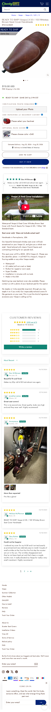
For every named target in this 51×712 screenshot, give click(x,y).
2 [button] (24, 571)
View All (5, 634)
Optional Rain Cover (14, 128)
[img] (9, 369)
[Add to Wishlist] (3, 30)
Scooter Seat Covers (9, 626)
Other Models (7, 596)
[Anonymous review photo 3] (13, 487)
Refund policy (7, 641)
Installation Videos (8, 630)
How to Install (7, 604)
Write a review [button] (25, 347)
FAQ (3, 611)
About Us (5, 623)
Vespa (20, 15)
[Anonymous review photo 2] (7, 487)
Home (14, 15)
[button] (41, 25)
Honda (4, 585)
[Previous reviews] (4, 183)
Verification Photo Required (18, 104)
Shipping (9, 89)
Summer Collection (9, 592)
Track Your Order (8, 615)
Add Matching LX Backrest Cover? (21, 115)
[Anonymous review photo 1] (25, 455)
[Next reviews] (47, 183)
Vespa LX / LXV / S (32, 15)
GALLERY (5, 600)
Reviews (5, 608)
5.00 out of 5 (32, 322)
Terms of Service (8, 638)
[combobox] (25, 9)
